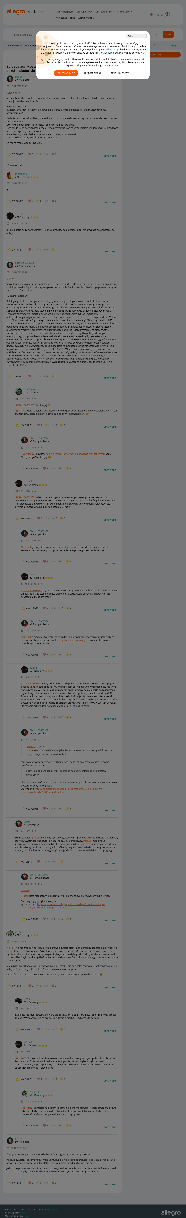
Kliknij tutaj (112, 49)
